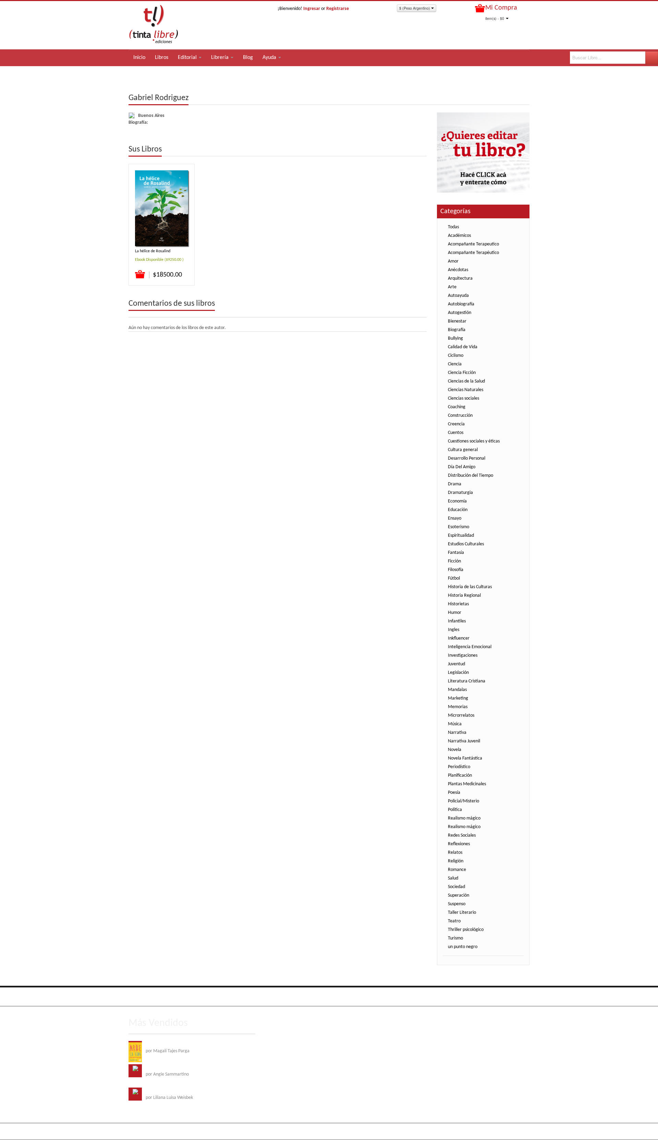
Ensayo (454, 518)
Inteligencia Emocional (469, 647)
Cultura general (463, 449)
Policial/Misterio (463, 801)
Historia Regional (464, 595)
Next (421, 149)
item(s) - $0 (494, 18)
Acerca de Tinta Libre (433, 995)
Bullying (455, 338)
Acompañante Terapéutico (473, 252)
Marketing (458, 698)
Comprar (140, 274)
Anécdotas (458, 269)
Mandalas (457, 689)
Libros (161, 57)
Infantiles (457, 621)
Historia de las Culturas (470, 587)
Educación (457, 509)
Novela (454, 749)
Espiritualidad (461, 535)
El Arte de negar (161, 1067)
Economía (457, 501)
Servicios (467, 995)
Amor (453, 261)
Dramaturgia (460, 492)
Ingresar (311, 8)
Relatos (455, 852)
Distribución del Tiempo (470, 475)
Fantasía (456, 552)
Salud (453, 878)
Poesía (454, 792)
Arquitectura (460, 278)
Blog (248, 57)
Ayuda (270, 57)
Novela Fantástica (465, 758)
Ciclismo (455, 355)
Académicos (459, 235)
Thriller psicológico (466, 929)
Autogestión (459, 312)
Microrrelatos (461, 715)
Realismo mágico (464, 818)
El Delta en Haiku (162, 1090)
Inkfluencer (459, 638)
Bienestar (457, 321)
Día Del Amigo (461, 467)
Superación (458, 895)
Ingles (453, 629)
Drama (454, 484)
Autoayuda (458, 295)
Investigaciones (462, 655)
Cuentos (455, 432)
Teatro (454, 921)
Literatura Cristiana (466, 681)
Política (455, 809)
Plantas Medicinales (467, 784)
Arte (452, 287)
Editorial (188, 57)
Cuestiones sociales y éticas (474, 441)
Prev (411, 149)
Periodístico (459, 766)
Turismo (455, 938)
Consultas (520, 995)
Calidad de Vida (462, 347)
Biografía (456, 329)
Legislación (458, 672)
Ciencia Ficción (462, 372)
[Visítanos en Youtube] (163, 997)
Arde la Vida (157, 1044)
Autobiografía (461, 304)
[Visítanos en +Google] (177, 997)
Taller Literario (462, 912)
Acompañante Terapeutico (473, 244)
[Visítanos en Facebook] (135, 997)
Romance (457, 869)
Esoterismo (458, 527)
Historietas (458, 604)
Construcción (460, 415)
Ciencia (455, 364)
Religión (455, 861)
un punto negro (462, 946)
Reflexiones (459, 844)
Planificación (460, 775)
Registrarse (337, 8)
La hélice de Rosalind (152, 251)
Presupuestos (493, 995)
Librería (220, 57)
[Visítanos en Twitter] (149, 997)
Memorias (457, 707)
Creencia (456, 424)
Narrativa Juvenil (464, 741)
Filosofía (455, 569)
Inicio (139, 57)
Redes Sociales (462, 835)
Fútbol (454, 578)
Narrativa (457, 732)
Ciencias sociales (463, 398)
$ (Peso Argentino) (415, 8)
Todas (453, 227)
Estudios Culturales (466, 544)
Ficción (454, 561)
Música (455, 724)
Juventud (456, 664)
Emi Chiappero (515, 1131)
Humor (454, 612)
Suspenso (456, 904)
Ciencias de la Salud (466, 381)
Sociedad (456, 886)
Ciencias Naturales (465, 389)
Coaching (456, 407)
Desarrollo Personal (466, 458)
